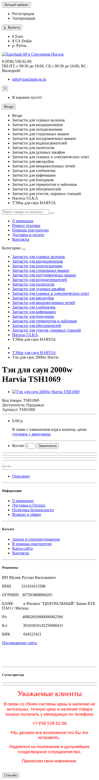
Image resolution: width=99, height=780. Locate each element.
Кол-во (18, 445)
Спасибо (10, 775)
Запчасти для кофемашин (34, 312)
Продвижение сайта (19, 643)
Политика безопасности (33, 510)
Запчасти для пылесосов (33, 284)
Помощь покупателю (30, 230)
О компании (23, 221)
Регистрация (23, 13)
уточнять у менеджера (31, 434)
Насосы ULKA (25, 335)
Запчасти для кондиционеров (37, 261)
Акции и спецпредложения (36, 539)
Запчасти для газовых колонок (38, 256)
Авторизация (23, 18)
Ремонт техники (26, 225)
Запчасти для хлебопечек (34, 307)
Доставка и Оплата (28, 505)
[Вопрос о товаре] (4, 466)
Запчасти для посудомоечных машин (44, 275)
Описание (21, 476)
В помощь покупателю (32, 544)
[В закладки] (9, 466)
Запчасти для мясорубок (33, 298)
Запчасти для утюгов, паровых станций (46, 330)
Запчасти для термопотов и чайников (44, 321)
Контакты (20, 239)
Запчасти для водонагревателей (39, 279)
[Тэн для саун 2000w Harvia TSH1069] (45, 391)
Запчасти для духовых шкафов (38, 289)
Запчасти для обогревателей (36, 325)
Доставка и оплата (28, 235)
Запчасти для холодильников (37, 266)
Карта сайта (22, 548)
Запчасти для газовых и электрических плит (50, 293)
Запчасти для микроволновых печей (43, 302)
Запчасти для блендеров (33, 316)
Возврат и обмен (26, 514)
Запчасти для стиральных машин (40, 270)
